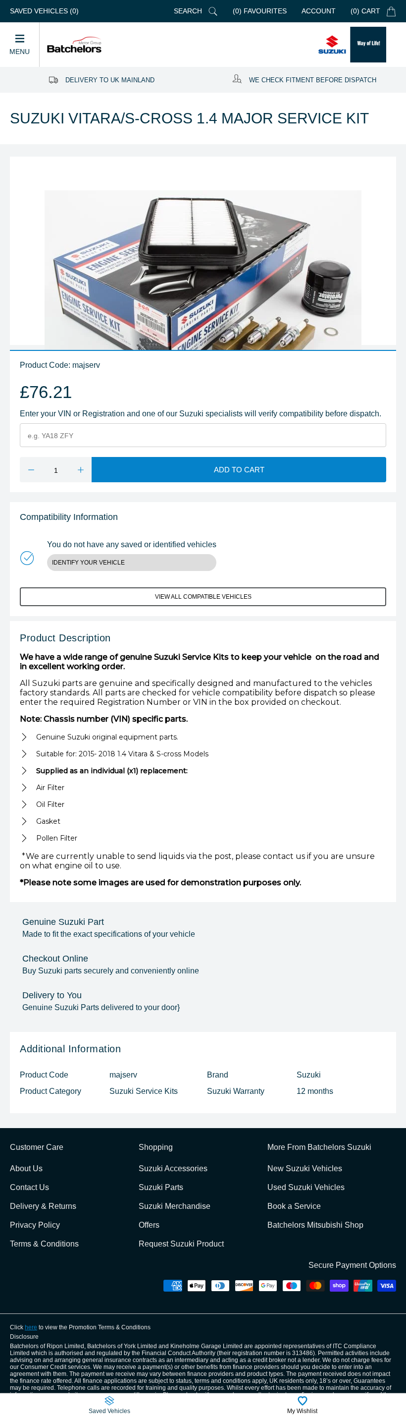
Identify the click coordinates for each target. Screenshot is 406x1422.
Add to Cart (239, 469)
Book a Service (294, 1206)
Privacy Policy (35, 1225)
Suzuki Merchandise (174, 1206)
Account (319, 11)
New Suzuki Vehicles (304, 1168)
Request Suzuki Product (181, 1244)
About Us (26, 1168)
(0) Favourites (260, 11)
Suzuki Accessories (173, 1168)
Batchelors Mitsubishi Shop (315, 1225)
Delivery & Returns (43, 1206)
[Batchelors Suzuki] (74, 44)
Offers (149, 1225)
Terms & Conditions (44, 1244)
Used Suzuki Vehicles (306, 1187)
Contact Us (29, 1187)
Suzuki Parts (161, 1187)
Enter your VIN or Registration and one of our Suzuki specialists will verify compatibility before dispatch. (200, 413)
